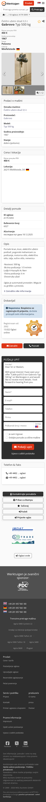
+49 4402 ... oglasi (17, 473)
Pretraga (38, 9)
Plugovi (30, 648)
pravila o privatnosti (26, 794)
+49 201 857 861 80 (17, 603)
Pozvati (35, 345)
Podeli (24, 511)
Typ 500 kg (9, 126)
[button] (43, 3)
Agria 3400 (33, 642)
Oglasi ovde (24, 555)
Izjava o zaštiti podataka (23, 453)
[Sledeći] (41, 74)
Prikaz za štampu (24, 500)
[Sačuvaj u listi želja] (39, 21)
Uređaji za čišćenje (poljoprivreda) (22, 630)
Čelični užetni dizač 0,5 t (15, 110)
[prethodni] (4, 74)
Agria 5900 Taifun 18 (16, 642)
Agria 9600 (17, 648)
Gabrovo (8, 118)
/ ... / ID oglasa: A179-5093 (16, 14)
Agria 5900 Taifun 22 (23, 636)
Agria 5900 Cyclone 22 (23, 624)
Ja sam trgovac (16, 434)
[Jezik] (39, 3)
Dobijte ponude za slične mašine (24, 437)
